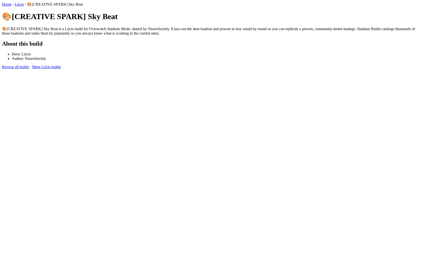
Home (7, 4)
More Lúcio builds (46, 67)
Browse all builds (15, 67)
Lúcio (19, 4)
